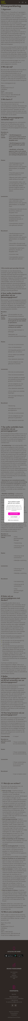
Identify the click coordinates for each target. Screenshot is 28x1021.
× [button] (22, 499)
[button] (14, 520)
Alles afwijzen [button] (14, 516)
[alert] (14, 510)
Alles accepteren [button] (14, 513)
